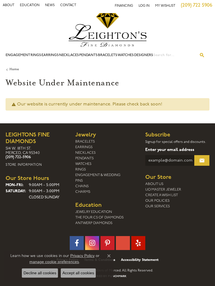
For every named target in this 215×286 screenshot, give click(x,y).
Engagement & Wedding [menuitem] (97, 175)
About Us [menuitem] (154, 184)
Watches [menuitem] (83, 164)
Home (14, 69)
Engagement (18, 55)
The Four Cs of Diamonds (99, 217)
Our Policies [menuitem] (157, 201)
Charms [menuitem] (82, 192)
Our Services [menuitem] (157, 206)
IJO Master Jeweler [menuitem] (163, 189)
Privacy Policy (82, 255)
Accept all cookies (78, 273)
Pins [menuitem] (79, 180)
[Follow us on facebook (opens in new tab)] (77, 243)
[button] (8, 5)
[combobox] (174, 55)
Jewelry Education (93, 212)
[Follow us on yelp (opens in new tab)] (138, 243)
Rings (36, 55)
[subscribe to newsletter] (201, 160)
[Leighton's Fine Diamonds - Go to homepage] (107, 29)
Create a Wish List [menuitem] (161, 195)
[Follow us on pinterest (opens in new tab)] (107, 243)
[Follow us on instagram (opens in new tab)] (92, 243)
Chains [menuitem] (82, 186)
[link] (29, 5)
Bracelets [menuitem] (85, 141)
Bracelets (107, 55)
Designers (143, 55)
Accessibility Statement (139, 260)
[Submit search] (202, 55)
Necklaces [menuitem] (85, 153)
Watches (126, 55)
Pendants (88, 55)
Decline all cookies (40, 273)
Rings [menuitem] (80, 169)
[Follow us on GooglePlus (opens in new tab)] (123, 243)
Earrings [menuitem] (84, 147)
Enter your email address (169, 150)
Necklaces (69, 55)
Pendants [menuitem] (84, 158)
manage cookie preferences (54, 261)
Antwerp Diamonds (94, 223)
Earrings (50, 55)
